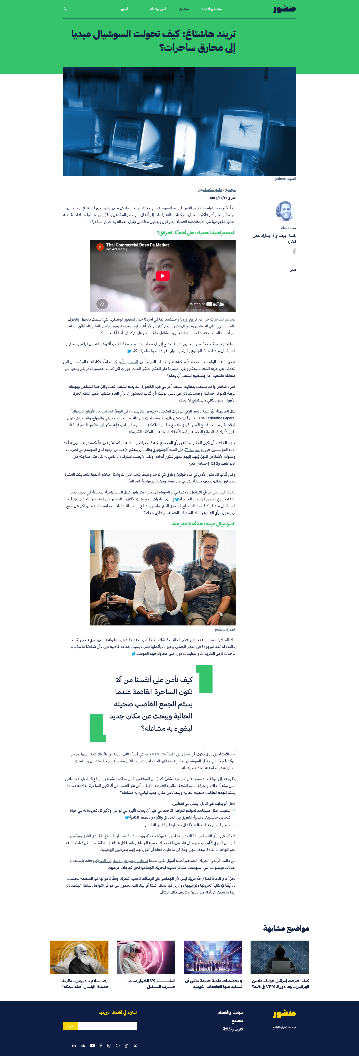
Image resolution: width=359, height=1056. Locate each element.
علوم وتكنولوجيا (210, 189)
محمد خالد (288, 228)
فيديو (124, 9)
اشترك (70, 1026)
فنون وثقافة (158, 9)
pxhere (280, 178)
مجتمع (184, 9)
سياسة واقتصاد (212, 9)
